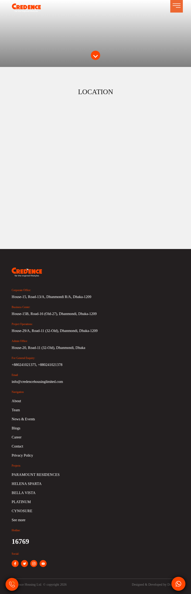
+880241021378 (50, 365)
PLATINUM (21, 502)
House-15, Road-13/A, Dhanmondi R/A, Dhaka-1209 (51, 297)
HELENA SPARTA (27, 484)
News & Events (23, 419)
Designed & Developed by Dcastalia (155, 584)
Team (16, 410)
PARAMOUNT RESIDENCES (36, 475)
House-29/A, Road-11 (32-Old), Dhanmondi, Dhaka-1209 (55, 331)
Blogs (16, 428)
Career (16, 437)
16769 (20, 541)
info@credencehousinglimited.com (37, 382)
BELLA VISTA (24, 493)
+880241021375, (25, 365)
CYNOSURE (22, 511)
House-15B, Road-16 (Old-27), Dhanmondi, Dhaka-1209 (54, 314)
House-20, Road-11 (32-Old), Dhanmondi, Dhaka (48, 348)
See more (18, 520)
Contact (17, 446)
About (16, 401)
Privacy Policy (22, 455)
